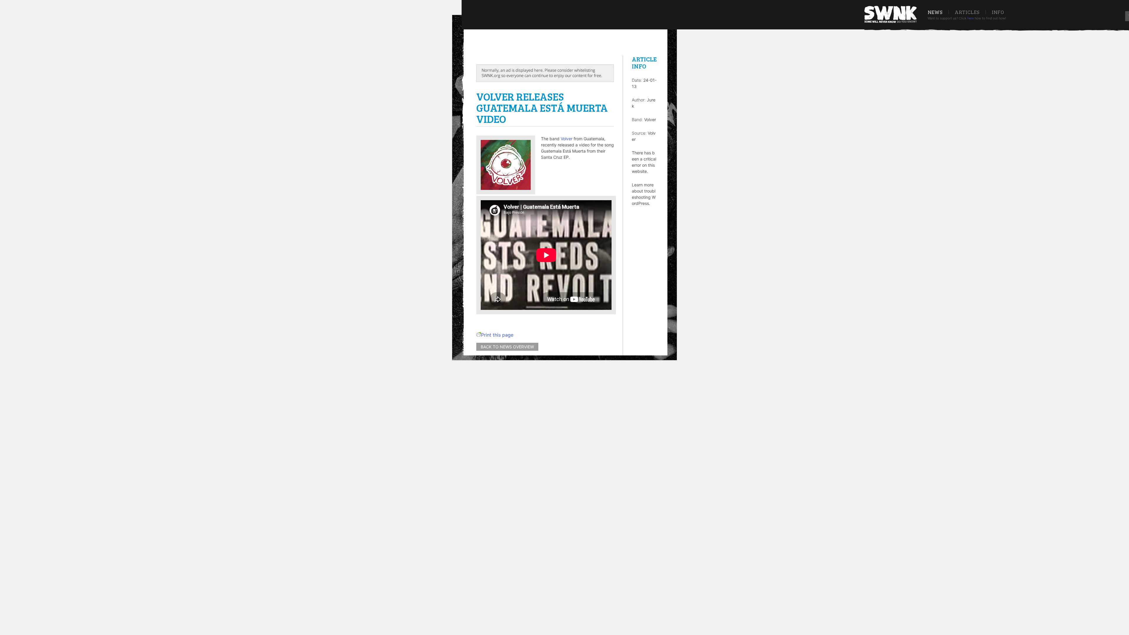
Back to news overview (507, 346)
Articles (967, 12)
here (970, 18)
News (935, 12)
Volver (566, 138)
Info (998, 12)
